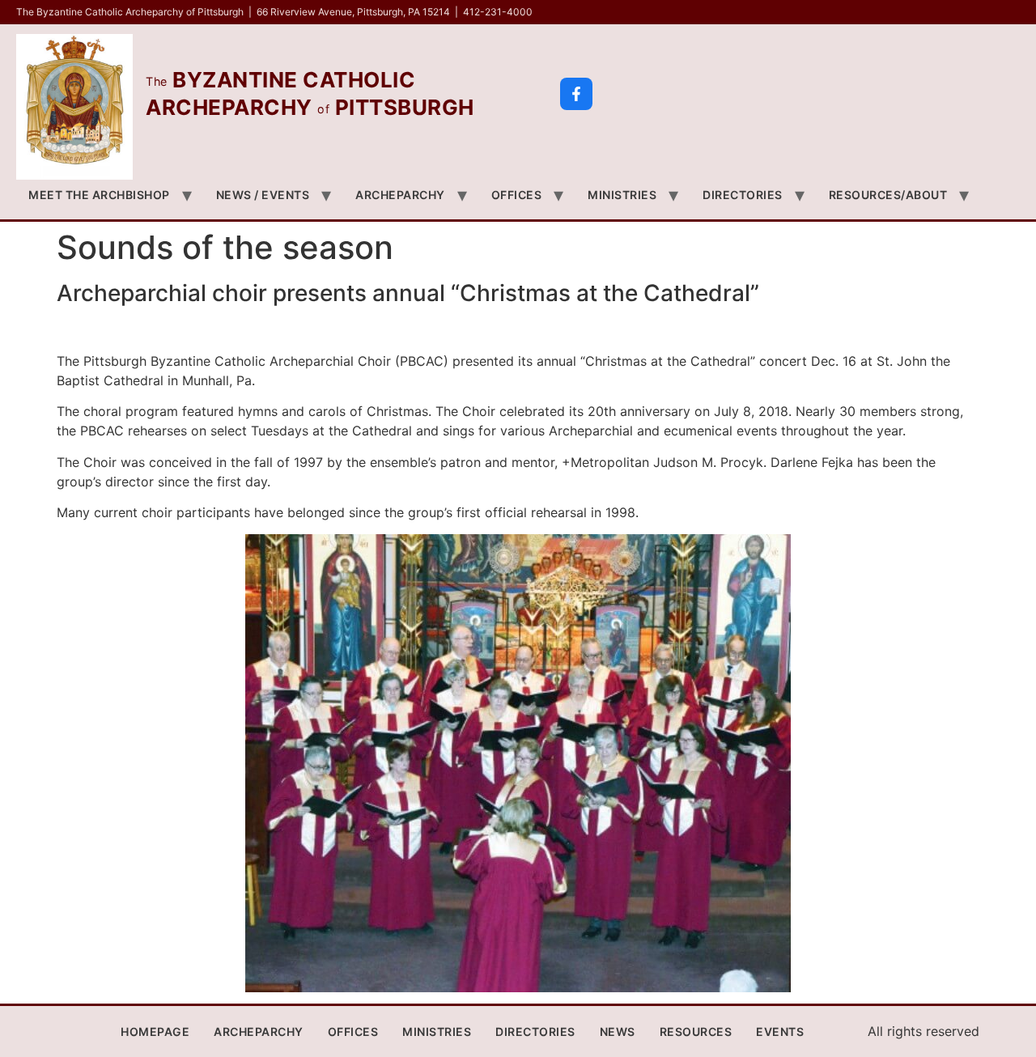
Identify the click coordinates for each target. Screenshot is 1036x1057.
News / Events (263, 195)
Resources (696, 1031)
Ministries (622, 195)
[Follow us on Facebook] (576, 94)
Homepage (155, 1031)
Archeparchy (400, 195)
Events (780, 1031)
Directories (743, 195)
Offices (516, 195)
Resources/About (888, 195)
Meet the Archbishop (99, 195)
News (617, 1031)
